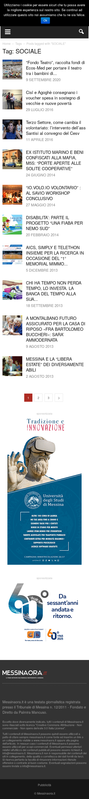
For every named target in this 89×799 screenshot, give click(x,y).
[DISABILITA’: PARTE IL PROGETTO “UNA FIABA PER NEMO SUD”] (12, 225)
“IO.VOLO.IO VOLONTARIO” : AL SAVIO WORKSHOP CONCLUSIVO (53, 192)
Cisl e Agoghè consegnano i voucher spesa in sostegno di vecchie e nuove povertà (53, 97)
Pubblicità (44, 785)
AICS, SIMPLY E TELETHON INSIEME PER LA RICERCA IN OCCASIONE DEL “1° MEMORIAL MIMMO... (55, 255)
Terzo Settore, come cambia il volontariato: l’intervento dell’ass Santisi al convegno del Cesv (56, 127)
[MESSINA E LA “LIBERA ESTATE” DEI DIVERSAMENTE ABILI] (12, 366)
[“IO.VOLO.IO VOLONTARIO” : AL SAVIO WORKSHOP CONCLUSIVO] (12, 195)
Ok (45, 20)
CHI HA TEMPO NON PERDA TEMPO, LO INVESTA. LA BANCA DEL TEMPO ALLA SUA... (53, 291)
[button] (82, 31)
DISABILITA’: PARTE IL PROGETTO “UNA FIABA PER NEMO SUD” (54, 222)
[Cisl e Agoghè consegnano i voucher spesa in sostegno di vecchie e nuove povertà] (12, 99)
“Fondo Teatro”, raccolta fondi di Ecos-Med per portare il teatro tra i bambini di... (55, 67)
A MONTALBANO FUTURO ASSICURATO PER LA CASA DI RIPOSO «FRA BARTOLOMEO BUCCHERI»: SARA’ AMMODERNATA (55, 329)
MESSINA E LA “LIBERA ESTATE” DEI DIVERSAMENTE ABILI (55, 364)
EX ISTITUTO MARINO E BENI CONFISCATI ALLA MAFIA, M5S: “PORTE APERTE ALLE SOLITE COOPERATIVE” (55, 160)
